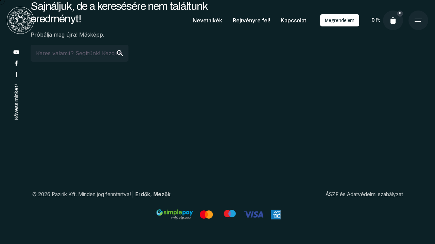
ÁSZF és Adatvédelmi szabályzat (364, 194)
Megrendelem (339, 20)
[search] (119, 53)
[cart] (393, 20)
